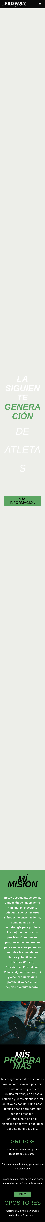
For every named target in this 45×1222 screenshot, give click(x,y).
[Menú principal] (40, 4)
